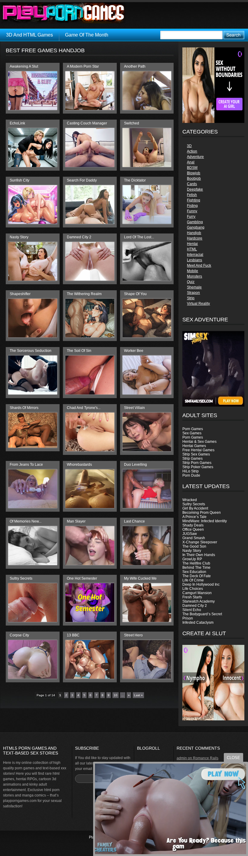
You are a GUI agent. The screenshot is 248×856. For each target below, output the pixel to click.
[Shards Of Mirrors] (32, 446)
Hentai (192, 244)
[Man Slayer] (89, 564)
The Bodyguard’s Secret (202, 614)
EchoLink (17, 123)
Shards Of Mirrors (24, 408)
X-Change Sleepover (199, 542)
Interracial (195, 255)
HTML (192, 249)
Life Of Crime (193, 580)
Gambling (195, 222)
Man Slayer (76, 521)
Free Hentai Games (198, 450)
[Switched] (146, 166)
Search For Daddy (82, 180)
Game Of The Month (86, 34)
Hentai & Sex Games (199, 441)
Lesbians (194, 260)
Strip (190, 298)
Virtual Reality (198, 303)
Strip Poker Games (197, 467)
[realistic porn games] (213, 122)
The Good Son (194, 546)
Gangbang (195, 227)
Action (192, 151)
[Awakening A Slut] (32, 109)
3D (189, 146)
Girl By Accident (195, 508)
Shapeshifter (20, 294)
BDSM (192, 168)
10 (115, 695)
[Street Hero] (146, 677)
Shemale (194, 287)
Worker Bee (133, 351)
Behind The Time (196, 567)
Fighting (193, 200)
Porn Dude (191, 475)
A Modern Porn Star (83, 66)
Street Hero (133, 635)
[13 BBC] (89, 677)
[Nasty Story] (32, 279)
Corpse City (19, 635)
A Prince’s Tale (194, 517)
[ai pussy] (213, 719)
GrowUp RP (192, 559)
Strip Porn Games (196, 463)
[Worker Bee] (146, 393)
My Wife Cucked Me (140, 578)
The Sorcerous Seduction (30, 351)
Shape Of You (135, 294)
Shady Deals (193, 525)
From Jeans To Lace (26, 464)
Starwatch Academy (198, 601)
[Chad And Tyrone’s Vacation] (89, 450)
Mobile (192, 271)
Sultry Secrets (193, 504)
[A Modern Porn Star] (89, 109)
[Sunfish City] (32, 222)
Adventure (195, 157)
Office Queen (193, 529)
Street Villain (134, 408)
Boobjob (194, 178)
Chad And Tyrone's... (83, 408)
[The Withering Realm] (89, 336)
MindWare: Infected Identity (204, 521)
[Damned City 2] (89, 279)
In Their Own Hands (198, 555)
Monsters (194, 276)
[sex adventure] (213, 369)
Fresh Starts (192, 597)
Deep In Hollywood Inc (201, 584)
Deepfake (195, 189)
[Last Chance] (146, 564)
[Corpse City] (32, 677)
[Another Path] (146, 109)
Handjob (194, 233)
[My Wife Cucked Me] (146, 621)
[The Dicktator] (146, 222)
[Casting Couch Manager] (89, 166)
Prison (187, 618)
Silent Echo (191, 610)
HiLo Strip (190, 471)
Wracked (189, 500)
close (233, 757)
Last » (138, 695)
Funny (192, 211)
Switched (131, 123)
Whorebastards (79, 464)
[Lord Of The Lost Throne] (146, 279)
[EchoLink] (32, 166)
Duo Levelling (135, 464)
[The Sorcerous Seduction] (32, 393)
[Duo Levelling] (146, 507)
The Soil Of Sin (79, 351)
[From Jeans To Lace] (32, 507)
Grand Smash (193, 538)
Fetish (192, 195)
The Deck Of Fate (196, 576)
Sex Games (191, 433)
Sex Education (194, 572)
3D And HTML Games (29, 34)
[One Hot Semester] (89, 621)
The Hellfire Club (196, 563)
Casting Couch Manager (87, 123)
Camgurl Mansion (197, 593)
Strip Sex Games (196, 454)
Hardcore (194, 238)
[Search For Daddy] (89, 222)
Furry (191, 216)
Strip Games (192, 458)
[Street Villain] (146, 450)
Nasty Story (191, 551)
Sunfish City (19, 180)
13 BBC (73, 635)
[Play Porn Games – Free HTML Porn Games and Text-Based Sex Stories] (64, 13)
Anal (190, 162)
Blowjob (193, 173)
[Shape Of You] (146, 336)
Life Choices (192, 589)
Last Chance (134, 521)
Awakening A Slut (24, 66)
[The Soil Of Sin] (89, 393)
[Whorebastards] (89, 507)
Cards (192, 184)
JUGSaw (189, 534)
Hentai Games (194, 446)
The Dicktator (135, 180)
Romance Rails (205, 758)
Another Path (134, 66)
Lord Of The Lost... (139, 237)
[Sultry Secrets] (32, 621)
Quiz (190, 282)
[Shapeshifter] (32, 336)
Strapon (193, 293)
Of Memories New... (25, 521)
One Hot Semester (82, 578)
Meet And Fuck (199, 265)
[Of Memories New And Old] (32, 564)
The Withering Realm (84, 294)
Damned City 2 (194, 605)
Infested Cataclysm (198, 622)
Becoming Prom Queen (201, 512)
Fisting (192, 206)
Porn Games (192, 429)
